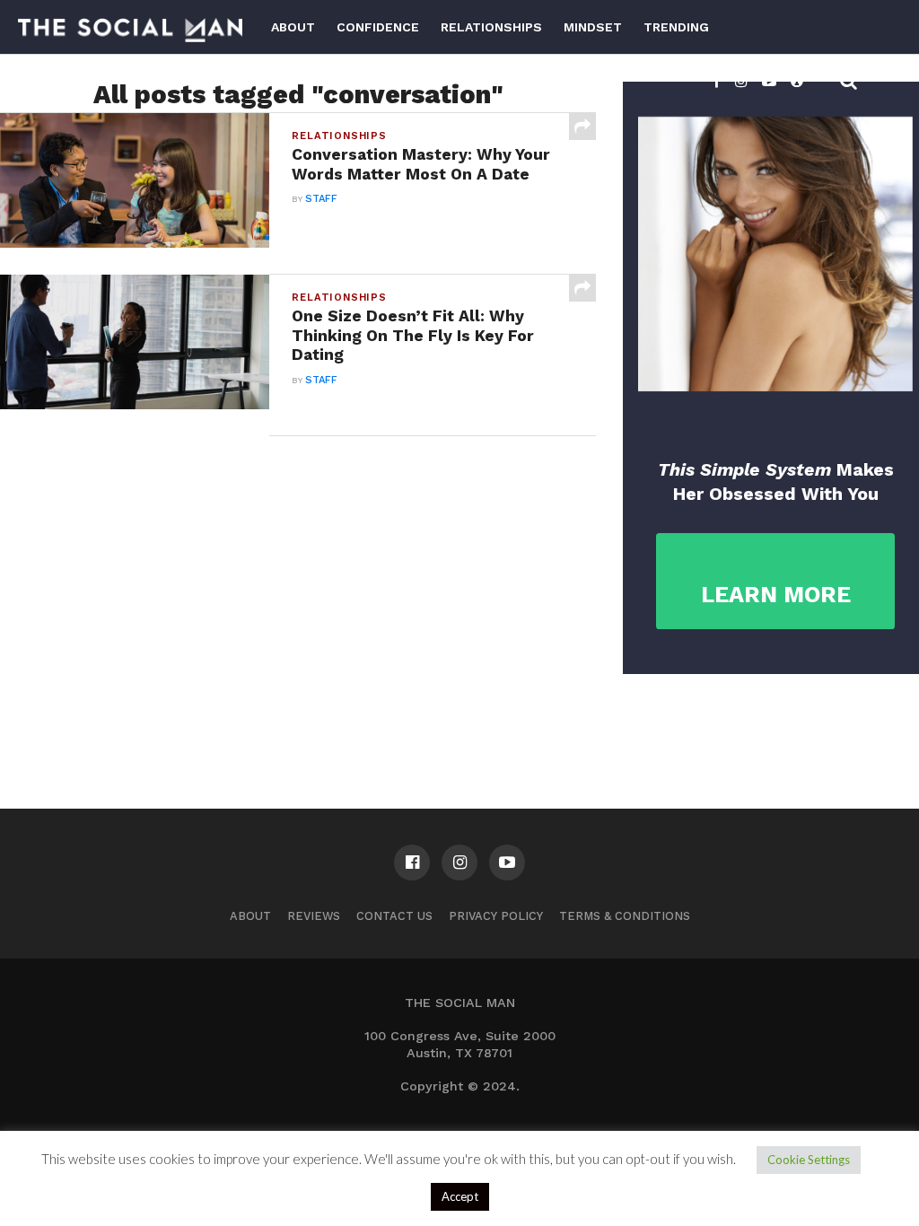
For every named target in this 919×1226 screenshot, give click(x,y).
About (293, 27)
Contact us (394, 916)
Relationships (491, 27)
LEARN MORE (776, 595)
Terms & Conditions (624, 916)
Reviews (313, 916)
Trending (676, 27)
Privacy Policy (496, 916)
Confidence (378, 27)
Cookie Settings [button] (808, 1159)
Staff (321, 199)
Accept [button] (460, 1196)
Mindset (593, 27)
